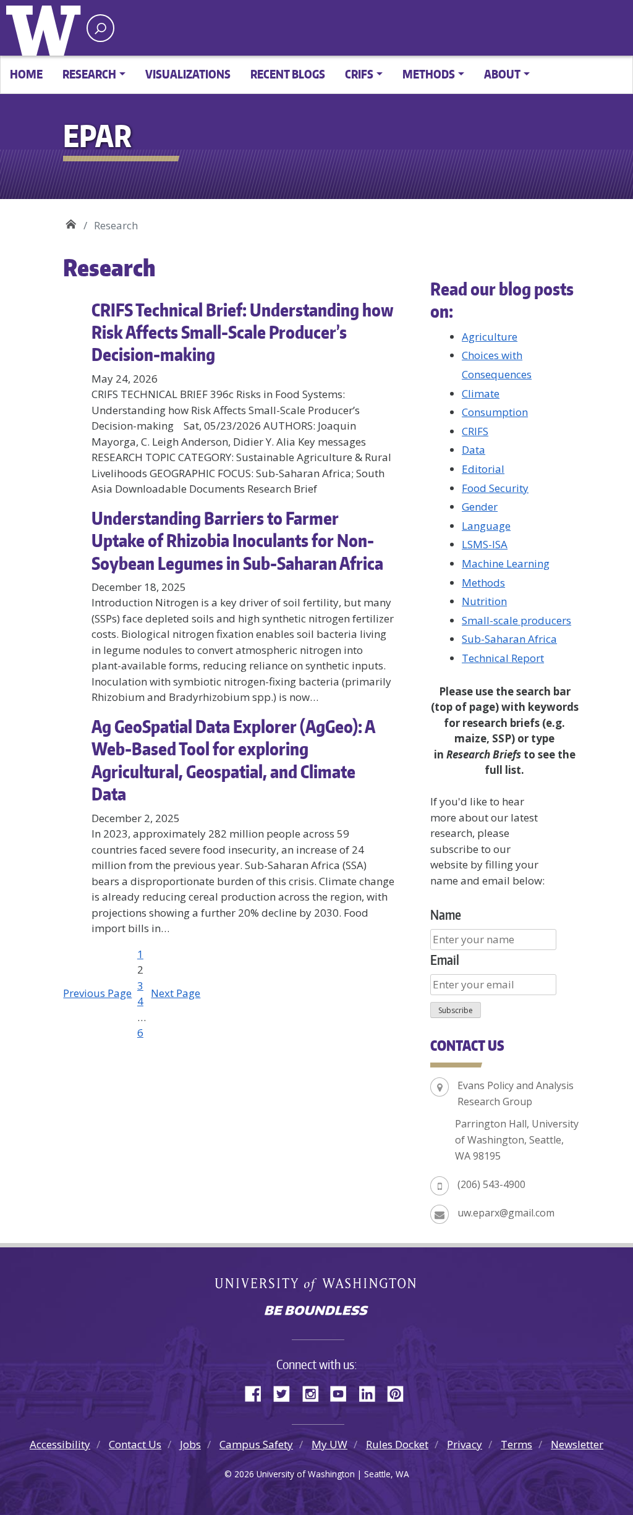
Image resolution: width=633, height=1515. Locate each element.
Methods (483, 582)
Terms (516, 1444)
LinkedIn (371, 1392)
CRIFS (475, 431)
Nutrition (484, 601)
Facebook (258, 1392)
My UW (329, 1444)
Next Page (175, 993)
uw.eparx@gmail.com (505, 1213)
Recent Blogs (287, 74)
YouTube (343, 1392)
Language (486, 526)
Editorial (483, 469)
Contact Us (135, 1444)
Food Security (495, 488)
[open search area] (100, 28)
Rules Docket (397, 1444)
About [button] (502, 74)
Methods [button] (428, 74)
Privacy (464, 1444)
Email (444, 959)
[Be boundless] (316, 1311)
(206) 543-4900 (491, 1184)
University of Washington (46, 28)
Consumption (495, 412)
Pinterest (400, 1392)
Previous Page (97, 993)
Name (445, 914)
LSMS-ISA (485, 544)
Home (26, 74)
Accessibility (60, 1444)
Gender (480, 506)
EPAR (71, 221)
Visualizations (188, 74)
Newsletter (577, 1444)
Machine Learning (506, 563)
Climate (480, 393)
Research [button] (89, 74)
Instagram (315, 1392)
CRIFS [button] (359, 74)
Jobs (190, 1444)
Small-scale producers (516, 620)
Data (473, 450)
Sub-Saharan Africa (509, 639)
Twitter (286, 1392)
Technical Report (503, 658)
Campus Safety (256, 1444)
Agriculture (489, 336)
